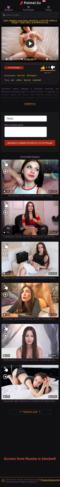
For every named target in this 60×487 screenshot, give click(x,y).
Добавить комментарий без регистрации (29, 143)
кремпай (37, 80)
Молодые (32, 75)
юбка (19, 80)
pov (12, 80)
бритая (27, 80)
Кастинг (21, 75)
